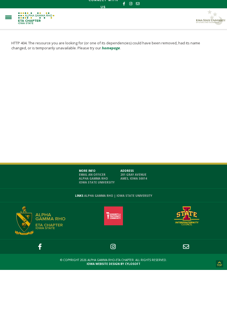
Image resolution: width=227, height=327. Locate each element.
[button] (8, 17)
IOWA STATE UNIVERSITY (97, 182)
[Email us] (186, 246)
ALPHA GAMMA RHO (93, 178)
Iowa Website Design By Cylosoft (113, 264)
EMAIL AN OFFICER (92, 175)
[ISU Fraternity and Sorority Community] (186, 223)
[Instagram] (130, 4)
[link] (220, 264)
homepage (111, 47)
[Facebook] (123, 4)
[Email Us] (137, 4)
